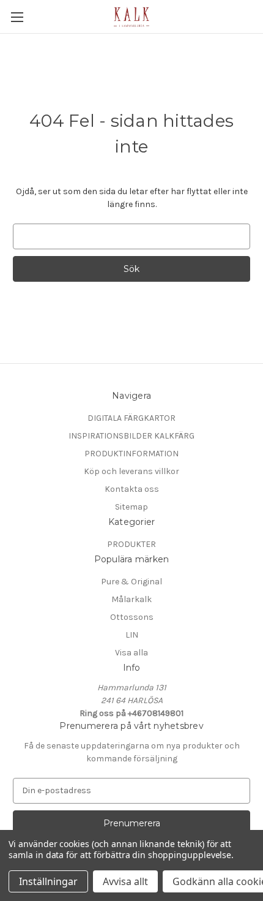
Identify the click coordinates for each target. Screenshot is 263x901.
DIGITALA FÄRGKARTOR (131, 418)
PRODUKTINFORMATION (131, 453)
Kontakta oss (132, 489)
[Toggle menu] (17, 17)
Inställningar (48, 881)
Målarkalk (131, 599)
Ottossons (132, 617)
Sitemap (131, 507)
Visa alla (131, 652)
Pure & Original (131, 581)
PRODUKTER (131, 544)
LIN (131, 635)
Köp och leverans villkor (131, 471)
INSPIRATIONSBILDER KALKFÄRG (131, 436)
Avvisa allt (125, 881)
